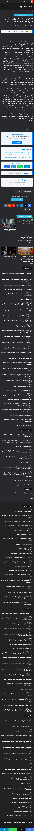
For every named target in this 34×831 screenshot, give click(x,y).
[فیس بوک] (29, 205)
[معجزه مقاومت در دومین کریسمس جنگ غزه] (8, 223)
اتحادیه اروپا (27, 191)
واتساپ (20, 166)
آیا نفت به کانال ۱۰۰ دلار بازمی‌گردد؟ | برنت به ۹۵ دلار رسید (16, 1)
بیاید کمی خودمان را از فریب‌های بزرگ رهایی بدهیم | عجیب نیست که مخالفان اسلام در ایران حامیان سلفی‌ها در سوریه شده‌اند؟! (25, 239)
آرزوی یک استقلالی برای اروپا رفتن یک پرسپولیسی (17, 157)
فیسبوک (7, 166)
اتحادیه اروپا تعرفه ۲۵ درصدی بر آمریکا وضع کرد (17, 152)
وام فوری (31, 498)
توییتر (13, 166)
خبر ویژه (18, 191)
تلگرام (26, 166)
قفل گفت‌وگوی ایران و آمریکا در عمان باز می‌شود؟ (17, 154)
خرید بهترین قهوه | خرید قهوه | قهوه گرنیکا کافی (22, 492)
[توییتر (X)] (25, 205)
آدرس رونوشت (17, 199)
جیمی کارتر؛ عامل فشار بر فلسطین (10, 257)
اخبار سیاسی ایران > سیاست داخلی (20, 11)
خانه (31, 11)
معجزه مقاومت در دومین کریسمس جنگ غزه (10, 230)
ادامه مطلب (17, 142)
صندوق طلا (30, 495)
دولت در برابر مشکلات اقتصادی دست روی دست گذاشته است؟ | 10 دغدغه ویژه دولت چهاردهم (26, 258)
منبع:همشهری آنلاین (28, 129)
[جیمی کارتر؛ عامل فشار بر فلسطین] (8, 251)
